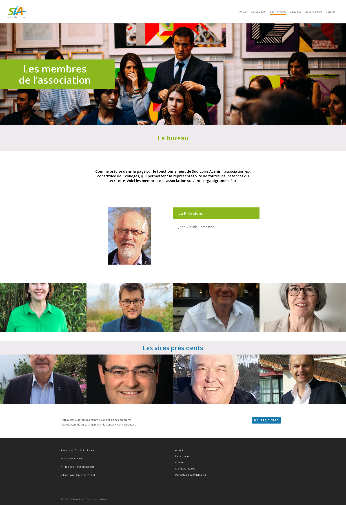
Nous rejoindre (313, 11)
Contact (330, 11)
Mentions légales (185, 468)
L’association (258, 11)
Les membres (278, 11)
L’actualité (295, 11)
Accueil (243, 11)
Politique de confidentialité (190, 474)
